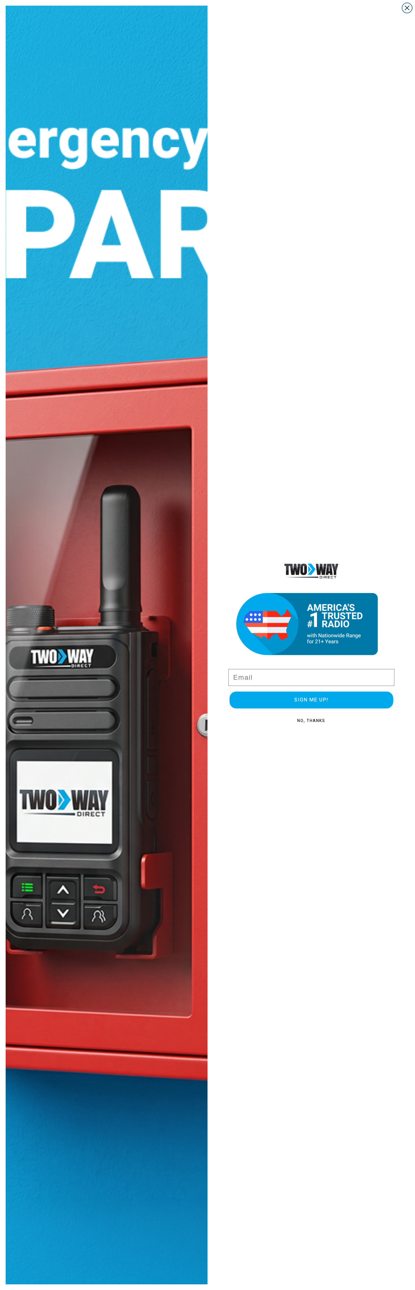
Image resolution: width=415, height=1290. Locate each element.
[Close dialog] (407, 8)
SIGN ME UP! (311, 700)
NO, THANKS (311, 721)
